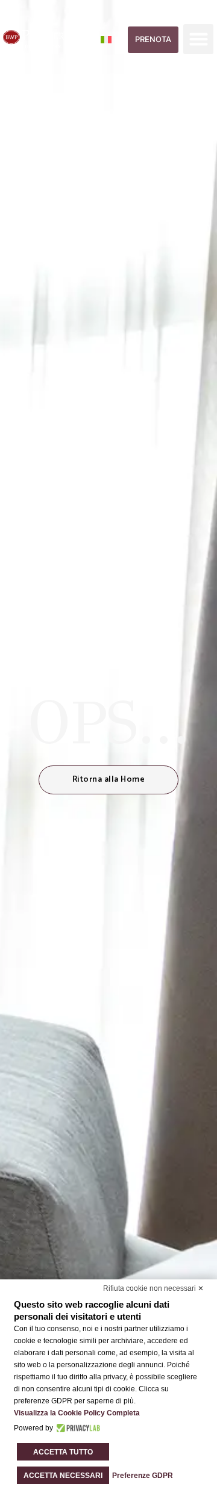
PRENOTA (153, 39)
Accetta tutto (63, 1452)
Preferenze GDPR (142, 1475)
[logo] (35, 39)
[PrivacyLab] (77, 1428)
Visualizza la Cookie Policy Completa (77, 1413)
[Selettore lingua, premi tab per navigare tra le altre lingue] (113, 39)
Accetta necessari (63, 1475)
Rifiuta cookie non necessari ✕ (153, 1288)
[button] (198, 39)
